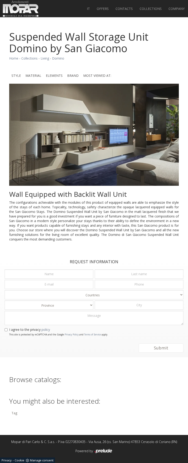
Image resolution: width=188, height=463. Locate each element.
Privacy (7, 460)
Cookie (19, 460)
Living (45, 58)
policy (45, 329)
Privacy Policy (72, 334)
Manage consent (41, 460)
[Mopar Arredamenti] (20, 8)
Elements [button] (54, 75)
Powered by (84, 451)
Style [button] (16, 75)
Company (177, 8)
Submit (161, 348)
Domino (58, 58)
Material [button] (33, 75)
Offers (103, 8)
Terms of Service (92, 334)
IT (88, 8)
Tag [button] (14, 413)
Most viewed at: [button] (97, 75)
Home (13, 58)
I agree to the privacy (29, 329)
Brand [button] (73, 75)
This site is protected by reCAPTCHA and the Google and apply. (58, 334)
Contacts (124, 8)
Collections (151, 8)
